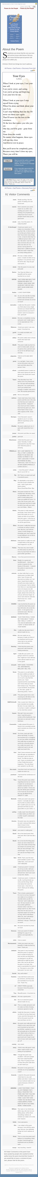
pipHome (6, 1164)
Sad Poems (14, 26)
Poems (11, 34)
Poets (11, 36)
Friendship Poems (14, 27)
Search (17, 36)
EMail (8, 161)
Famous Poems (15, 41)
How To (11, 38)
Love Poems (14, 24)
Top (10, 1164)
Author (8, 169)
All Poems (8, 68)
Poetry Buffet (14, 31)
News (17, 34)
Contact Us (31, 1164)
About (18, 1164)
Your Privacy (25, 1164)
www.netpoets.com (12, 14)
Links (17, 38)
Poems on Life (14, 29)
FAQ (21, 1164)
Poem (20, 49)
